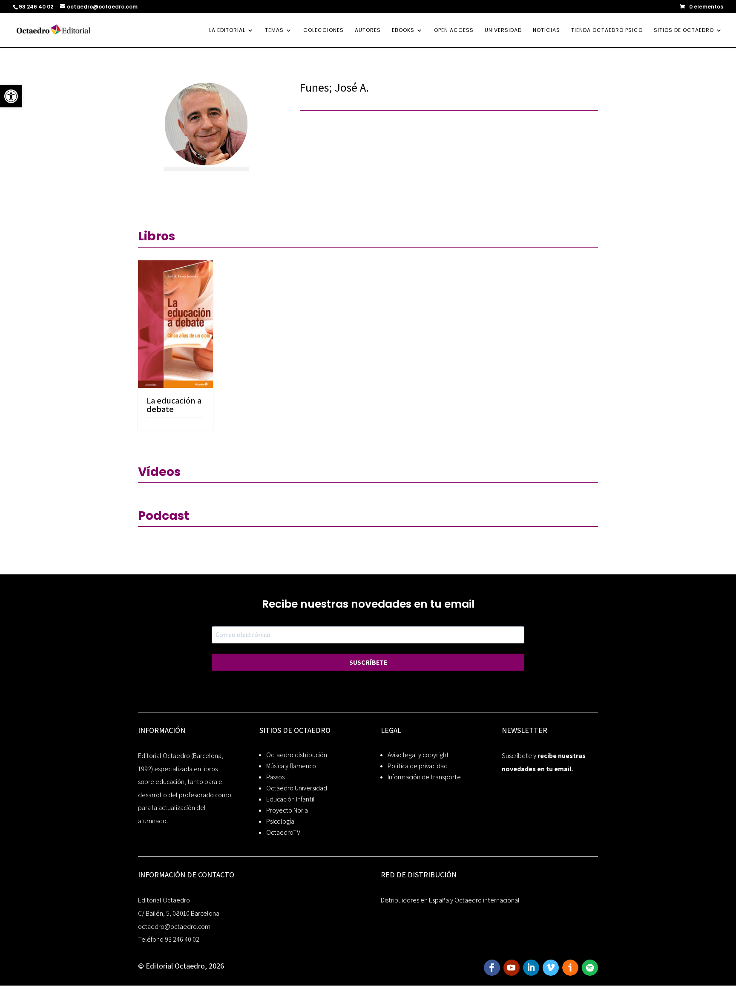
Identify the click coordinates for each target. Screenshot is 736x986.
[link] (11, 96)
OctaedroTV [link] (283, 832)
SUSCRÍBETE (368, 662)
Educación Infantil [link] (290, 799)
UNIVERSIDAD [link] (503, 30)
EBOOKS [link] (403, 30)
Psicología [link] (280, 821)
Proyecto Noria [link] (287, 810)
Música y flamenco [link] (291, 765)
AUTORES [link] (368, 30)
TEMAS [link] (274, 30)
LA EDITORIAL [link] (227, 30)
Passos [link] (275, 777)
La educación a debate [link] (174, 405)
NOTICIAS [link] (546, 30)
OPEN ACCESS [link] (454, 30)
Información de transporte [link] (424, 777)
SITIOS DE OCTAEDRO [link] (684, 30)
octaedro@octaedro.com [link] (174, 926)
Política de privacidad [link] (418, 765)
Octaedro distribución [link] (296, 754)
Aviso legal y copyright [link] (418, 754)
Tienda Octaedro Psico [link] (607, 30)
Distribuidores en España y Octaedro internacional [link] (450, 900)
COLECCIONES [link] (323, 30)
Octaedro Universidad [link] (296, 788)
